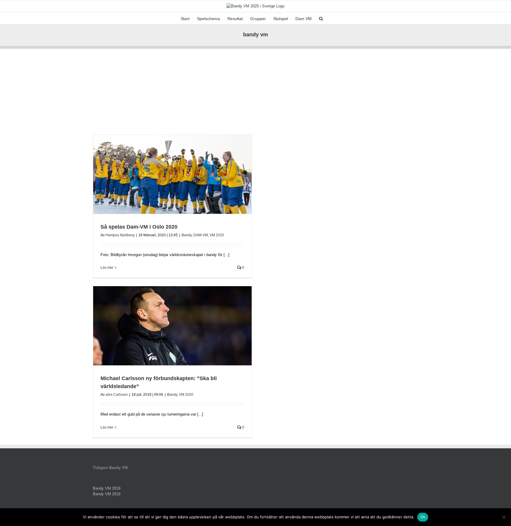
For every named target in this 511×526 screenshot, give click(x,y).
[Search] (321, 18)
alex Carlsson (117, 395)
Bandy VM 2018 (106, 494)
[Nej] (504, 517)
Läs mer (107, 268)
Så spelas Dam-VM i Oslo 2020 (139, 227)
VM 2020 (217, 235)
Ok (423, 516)
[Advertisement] (255, 90)
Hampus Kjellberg (120, 235)
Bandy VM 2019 (106, 488)
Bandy (187, 235)
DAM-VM (200, 235)
